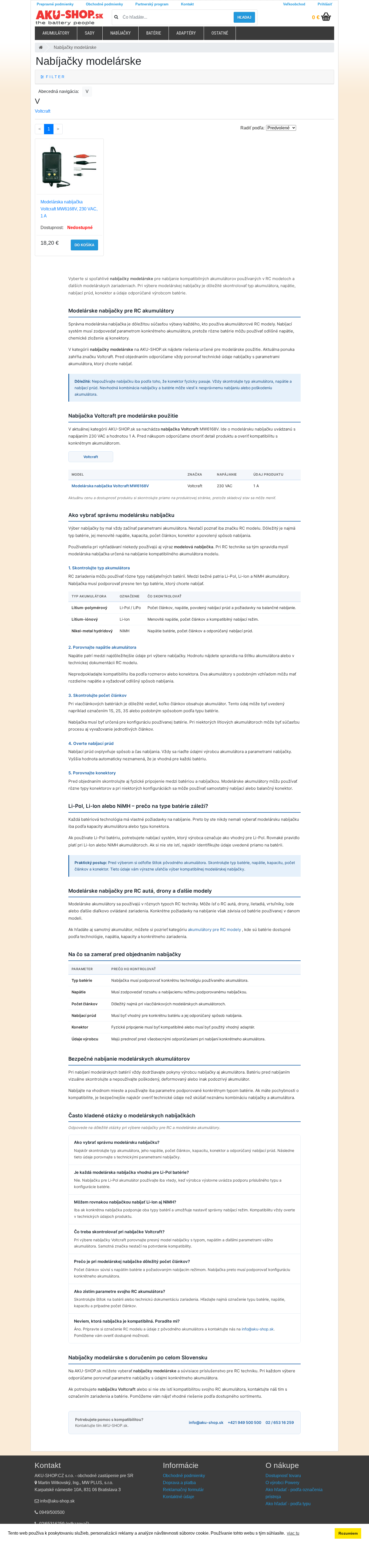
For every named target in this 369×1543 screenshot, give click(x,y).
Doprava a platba (179, 1482)
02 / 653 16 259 (280, 1422)
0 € (316, 17)
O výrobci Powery (282, 1482)
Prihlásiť (325, 4)
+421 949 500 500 (244, 1422)
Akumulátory (55, 33)
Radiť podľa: (252, 128)
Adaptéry (186, 33)
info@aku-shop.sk (258, 1329)
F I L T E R (54, 77)
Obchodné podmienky (104, 4)
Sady (90, 33)
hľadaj (244, 17)
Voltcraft (42, 111)
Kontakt (187, 4)
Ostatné (220, 33)
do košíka (84, 245)
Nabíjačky (120, 33)
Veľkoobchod (294, 4)
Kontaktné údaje (178, 1496)
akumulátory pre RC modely (215, 929)
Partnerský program (152, 4)
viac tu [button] (293, 1533)
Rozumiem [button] (348, 1533)
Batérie (153, 33)
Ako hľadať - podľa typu (288, 1503)
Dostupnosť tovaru (283, 1475)
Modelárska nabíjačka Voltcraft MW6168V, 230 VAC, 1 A (69, 209)
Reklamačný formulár (183, 1489)
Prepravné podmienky (55, 4)
